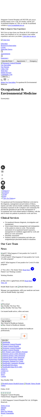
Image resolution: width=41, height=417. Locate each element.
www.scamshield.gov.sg (16, 25)
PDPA (3, 409)
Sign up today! (6, 321)
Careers (3, 376)
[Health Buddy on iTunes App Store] (9, 298)
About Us (4, 369)
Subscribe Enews (7, 61)
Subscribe (5, 340)
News (3, 374)
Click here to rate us (29, 36)
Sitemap (3, 407)
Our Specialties (10, 82)
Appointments (21, 61)
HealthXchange (18, 383)
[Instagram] (6, 393)
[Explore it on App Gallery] (8, 302)
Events (3, 373)
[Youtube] (4, 393)
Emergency (33, 61)
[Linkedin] (10, 393)
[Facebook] (2, 393)
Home (3, 82)
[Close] (2, 415)
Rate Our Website (7, 411)
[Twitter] (8, 393)
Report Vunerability (7, 413)
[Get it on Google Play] (24, 298)
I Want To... (5, 76)
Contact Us (4, 371)
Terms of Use (5, 406)
